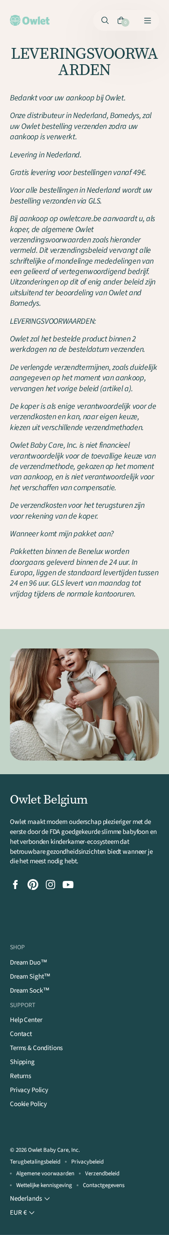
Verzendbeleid (102, 1173)
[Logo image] (30, 20)
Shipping (22, 1062)
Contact (21, 1034)
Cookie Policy (28, 1104)
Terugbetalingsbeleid (35, 1161)
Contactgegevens (103, 1185)
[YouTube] (68, 884)
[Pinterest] (32, 884)
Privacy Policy (29, 1090)
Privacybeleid (87, 1161)
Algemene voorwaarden (45, 1173)
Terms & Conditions (36, 1048)
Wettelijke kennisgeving (44, 1185)
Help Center (26, 1020)
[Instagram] (50, 884)
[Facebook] (15, 884)
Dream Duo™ (28, 962)
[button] (31, 1198)
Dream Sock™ (29, 990)
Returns (20, 1076)
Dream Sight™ (30, 976)
